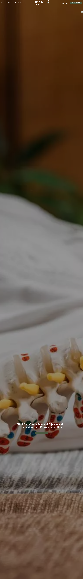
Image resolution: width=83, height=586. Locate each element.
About (14, 2)
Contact (21, 2)
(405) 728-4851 (65, 3)
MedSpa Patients (27, 2)
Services (2, 2)
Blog (19, 2)
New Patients (8, 2)
